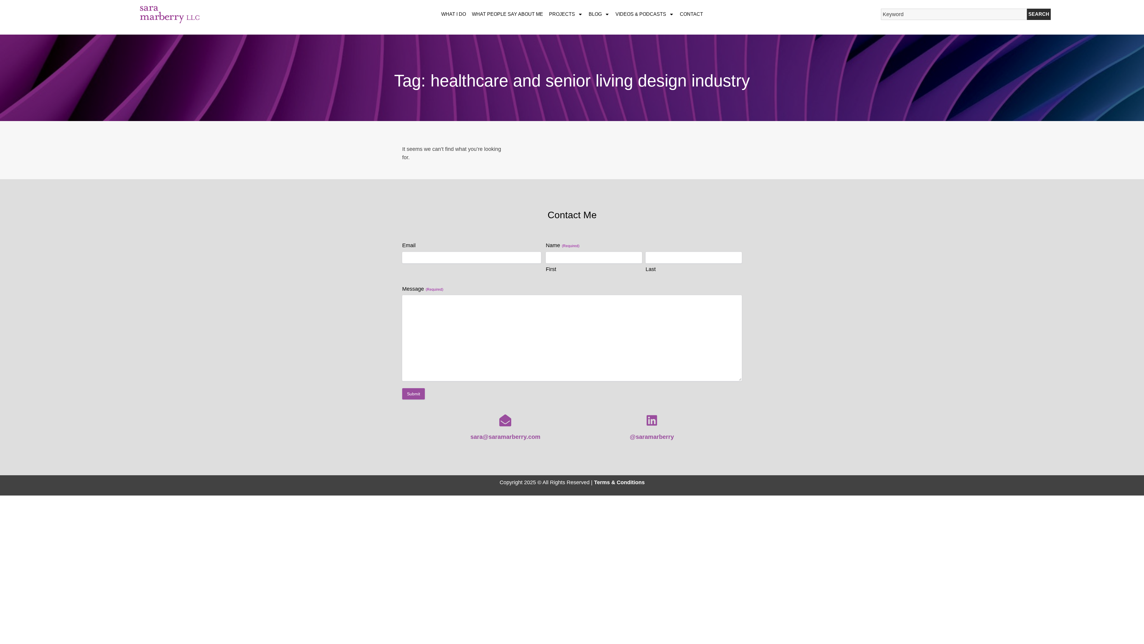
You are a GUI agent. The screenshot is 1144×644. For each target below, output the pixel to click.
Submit (413, 393)
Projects (562, 14)
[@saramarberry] (652, 420)
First (551, 269)
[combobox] (954, 14)
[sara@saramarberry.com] (505, 420)
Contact (691, 14)
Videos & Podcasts (640, 14)
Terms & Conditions (619, 482)
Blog (595, 14)
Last (651, 269)
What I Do (453, 14)
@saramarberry (652, 437)
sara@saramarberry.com (505, 437)
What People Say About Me (507, 14)
